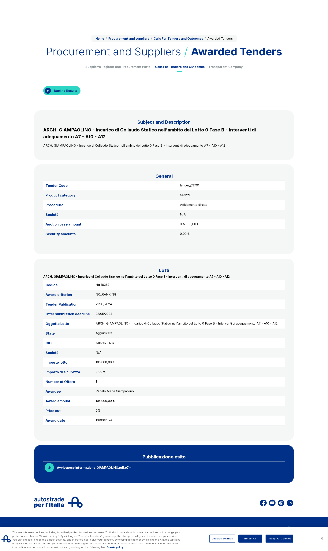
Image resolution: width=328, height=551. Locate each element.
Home (99, 38)
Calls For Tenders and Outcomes (180, 67)
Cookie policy (115, 547)
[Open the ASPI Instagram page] (281, 502)
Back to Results (65, 91)
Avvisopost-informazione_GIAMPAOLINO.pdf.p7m (94, 467)
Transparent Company (225, 67)
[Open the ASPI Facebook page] (263, 502)
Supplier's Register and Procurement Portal (118, 67)
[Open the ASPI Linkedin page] (290, 502)
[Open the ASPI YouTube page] (272, 502)
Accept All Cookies (279, 538)
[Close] (322, 538)
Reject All (250, 538)
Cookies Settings (222, 538)
